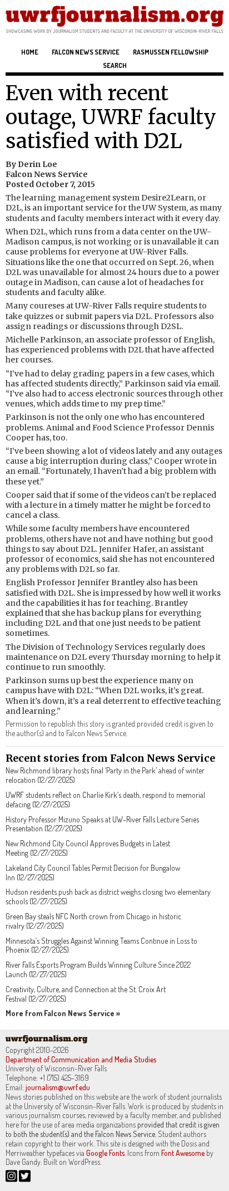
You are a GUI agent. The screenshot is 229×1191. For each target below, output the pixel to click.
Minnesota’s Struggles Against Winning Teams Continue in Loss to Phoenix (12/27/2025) (101, 945)
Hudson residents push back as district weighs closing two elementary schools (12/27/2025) (108, 896)
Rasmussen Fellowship (170, 52)
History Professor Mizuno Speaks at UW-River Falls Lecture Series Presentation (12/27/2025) (102, 824)
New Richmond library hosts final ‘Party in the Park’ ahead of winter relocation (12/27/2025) (105, 775)
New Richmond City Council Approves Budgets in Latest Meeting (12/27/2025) (88, 848)
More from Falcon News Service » (63, 1013)
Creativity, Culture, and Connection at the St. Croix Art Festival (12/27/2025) (86, 993)
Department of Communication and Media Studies (81, 1059)
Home (29, 52)
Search (115, 65)
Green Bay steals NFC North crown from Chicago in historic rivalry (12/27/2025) (93, 920)
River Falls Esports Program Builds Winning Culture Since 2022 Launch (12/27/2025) (98, 969)
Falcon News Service (86, 52)
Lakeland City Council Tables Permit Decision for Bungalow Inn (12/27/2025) (93, 872)
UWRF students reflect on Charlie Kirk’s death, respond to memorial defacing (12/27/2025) (105, 799)
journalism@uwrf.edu (58, 1087)
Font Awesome (183, 1153)
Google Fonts (105, 1153)
